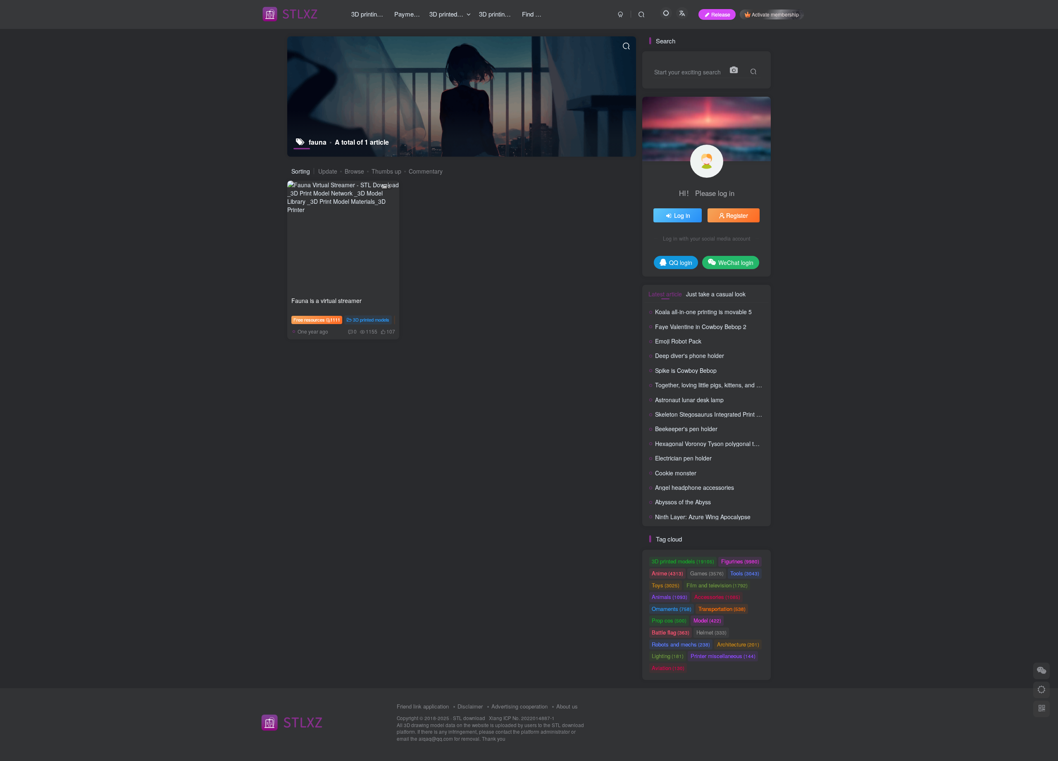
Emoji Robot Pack (678, 341)
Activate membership (775, 14)
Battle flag (670, 632)
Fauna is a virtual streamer (326, 300)
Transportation (722, 609)
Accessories (717, 597)
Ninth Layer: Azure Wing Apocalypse (703, 517)
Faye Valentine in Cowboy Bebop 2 (700, 326)
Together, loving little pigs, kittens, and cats (711, 385)
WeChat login (735, 262)
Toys (665, 585)
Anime (667, 573)
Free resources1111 (316, 319)
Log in (682, 215)
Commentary (426, 171)
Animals (669, 597)
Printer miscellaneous (723, 656)
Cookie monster (675, 473)
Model (707, 620)
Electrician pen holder (683, 458)
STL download (469, 718)
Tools (744, 573)
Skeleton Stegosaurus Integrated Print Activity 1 (717, 414)
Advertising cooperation (519, 706)
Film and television (717, 585)
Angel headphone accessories (694, 487)
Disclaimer (470, 706)
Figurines (740, 561)
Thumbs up (386, 171)
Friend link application (423, 706)
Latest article (665, 294)
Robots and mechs (681, 644)
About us (567, 706)
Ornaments (671, 609)
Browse (354, 171)
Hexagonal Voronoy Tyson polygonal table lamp (717, 443)
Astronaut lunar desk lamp (689, 400)
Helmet (711, 632)
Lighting (668, 656)
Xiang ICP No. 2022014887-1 (522, 718)
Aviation (668, 668)
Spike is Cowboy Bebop (686, 370)
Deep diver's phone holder (689, 355)
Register (737, 215)
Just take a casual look (716, 294)
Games (707, 573)
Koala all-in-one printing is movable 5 (703, 312)
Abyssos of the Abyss (683, 502)
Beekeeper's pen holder (686, 429)
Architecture (738, 644)
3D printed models (371, 319)
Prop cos (669, 620)
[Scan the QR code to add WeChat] (1041, 671)
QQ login (680, 262)
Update (327, 171)
